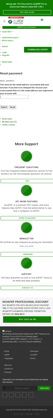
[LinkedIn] (18, 395)
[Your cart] (40, 21)
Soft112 (31, 339)
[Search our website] (50, 21)
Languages (8, 358)
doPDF (6, 355)
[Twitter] (11, 395)
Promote (7, 372)
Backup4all (14, 336)
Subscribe (44, 388)
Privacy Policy (18, 414)
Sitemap (29, 414)
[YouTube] (24, 395)
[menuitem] (10, 37)
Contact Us (8, 369)
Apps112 (38, 339)
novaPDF (5, 339)
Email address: (7, 81)
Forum (32, 358)
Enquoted (22, 342)
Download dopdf (38, 49)
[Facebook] (4, 395)
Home (6, 351)
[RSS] (31, 395)
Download (34, 351)
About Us (8, 365)
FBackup (22, 336)
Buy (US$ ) (27, 12)
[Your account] (46, 21)
